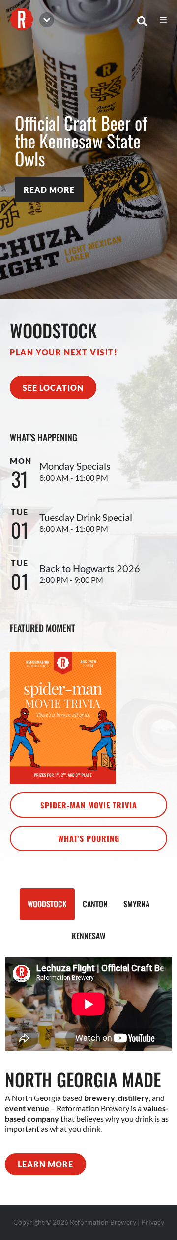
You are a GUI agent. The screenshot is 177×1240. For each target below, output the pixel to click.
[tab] (47, 904)
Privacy (152, 1222)
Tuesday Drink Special (85, 517)
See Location (53, 387)
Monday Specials (75, 466)
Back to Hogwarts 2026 (89, 568)
